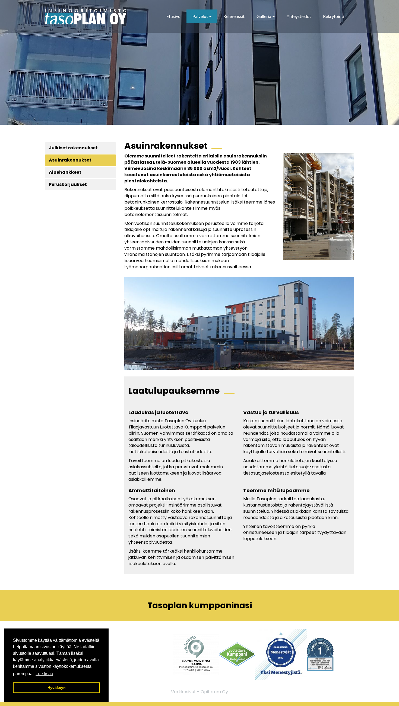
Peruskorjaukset (68, 184)
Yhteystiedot (299, 16)
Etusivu (173, 16)
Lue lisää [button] (44, 673)
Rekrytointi (333, 16)
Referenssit (234, 16)
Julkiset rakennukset (73, 148)
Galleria (264, 16)
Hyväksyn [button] (56, 687)
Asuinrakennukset (70, 160)
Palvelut (200, 16)
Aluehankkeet (65, 172)
